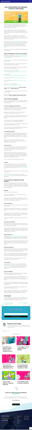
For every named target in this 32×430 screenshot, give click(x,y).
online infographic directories (16, 236)
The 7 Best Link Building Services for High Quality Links (8, 366)
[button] (30, 1)
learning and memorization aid (18, 41)
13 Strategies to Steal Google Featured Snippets (23, 348)
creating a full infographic (9, 175)
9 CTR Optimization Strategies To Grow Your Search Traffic (22, 366)
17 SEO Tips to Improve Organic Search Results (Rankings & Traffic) (9, 303)
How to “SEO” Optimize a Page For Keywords (8, 383)
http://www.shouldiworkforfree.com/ (20, 77)
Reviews (18, 421)
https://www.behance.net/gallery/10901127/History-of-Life (15, 75)
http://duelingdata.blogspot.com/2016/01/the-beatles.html (15, 71)
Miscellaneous (7, 330)
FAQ (17, 419)
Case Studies (19, 420)
